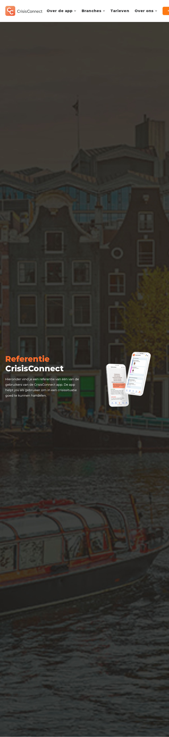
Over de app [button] (60, 11)
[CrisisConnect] (23, 11)
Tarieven (119, 11)
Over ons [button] (144, 11)
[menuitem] (61, 11)
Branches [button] (91, 11)
